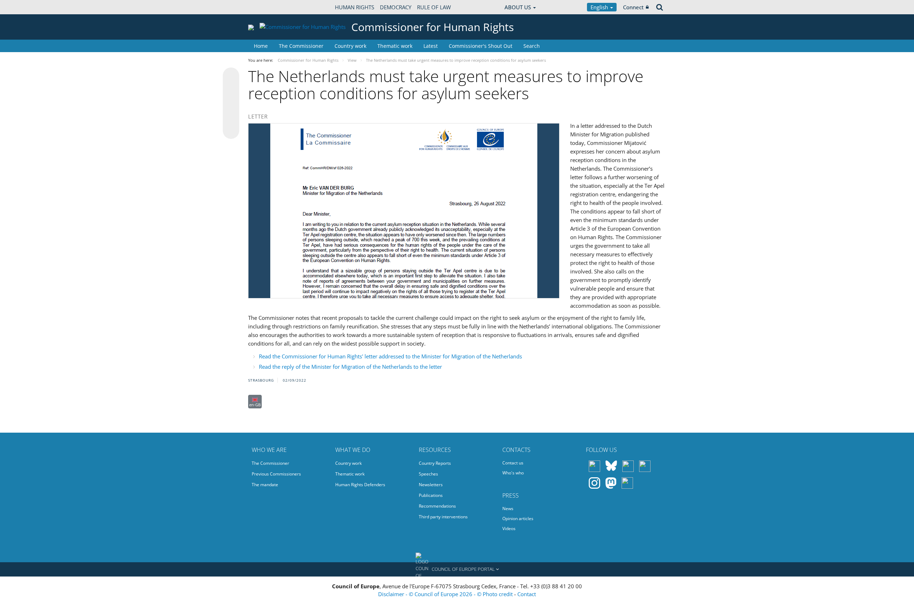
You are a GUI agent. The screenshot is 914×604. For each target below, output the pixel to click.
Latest (430, 45)
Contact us (512, 463)
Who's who (513, 473)
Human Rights (354, 7)
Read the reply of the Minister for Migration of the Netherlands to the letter (350, 366)
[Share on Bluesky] (231, 76)
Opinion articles (517, 518)
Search (531, 45)
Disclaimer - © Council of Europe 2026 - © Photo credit (446, 594)
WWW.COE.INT (266, 7)
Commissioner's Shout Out (480, 45)
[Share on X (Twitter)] (231, 90)
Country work (350, 45)
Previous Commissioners (276, 474)
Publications (431, 495)
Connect (633, 7)
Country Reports (435, 463)
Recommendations (437, 506)
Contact (526, 594)
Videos (509, 528)
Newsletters (431, 485)
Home (261, 45)
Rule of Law (434, 7)
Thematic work (394, 45)
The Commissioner (301, 45)
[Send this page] (231, 130)
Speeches (428, 474)
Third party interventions (443, 517)
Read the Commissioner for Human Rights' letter (390, 356)
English (600, 7)
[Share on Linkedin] (231, 117)
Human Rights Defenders (360, 485)
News (507, 508)
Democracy (395, 7)
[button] (457, 569)
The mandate (265, 485)
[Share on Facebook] (231, 103)
